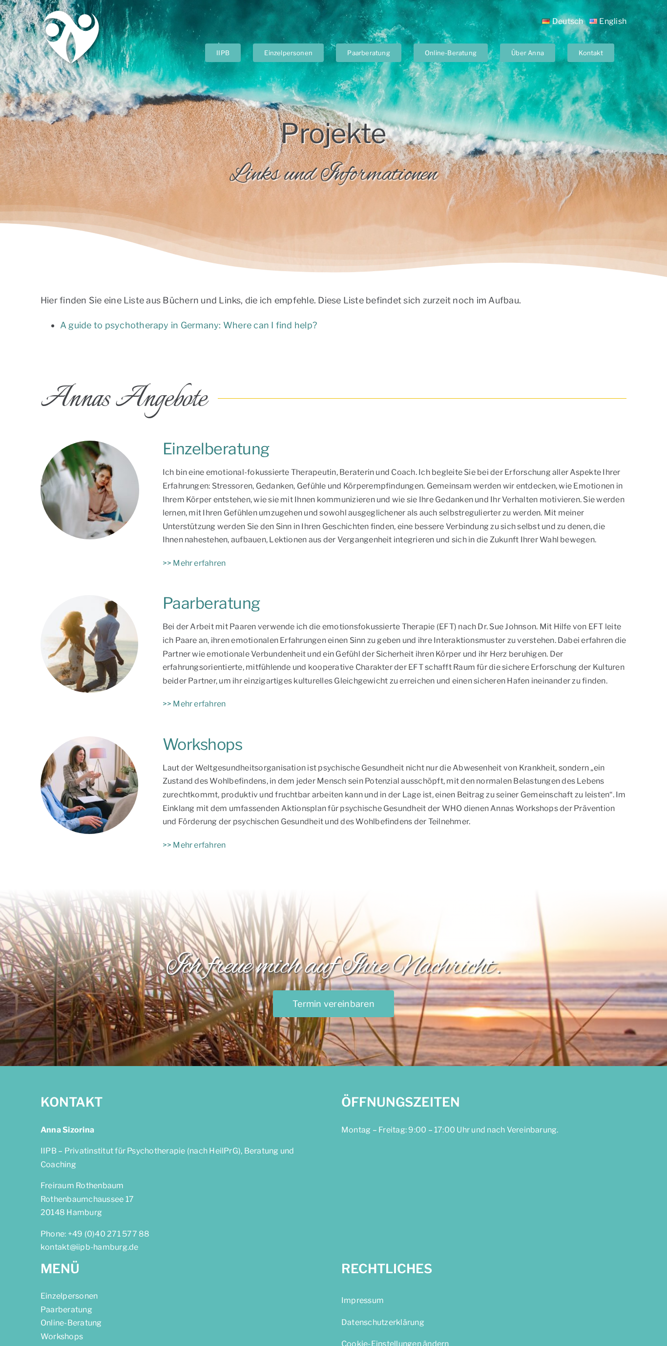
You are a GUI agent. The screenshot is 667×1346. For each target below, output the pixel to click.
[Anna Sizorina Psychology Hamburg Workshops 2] (89, 740)
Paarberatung (211, 603)
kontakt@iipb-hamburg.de (90, 1247)
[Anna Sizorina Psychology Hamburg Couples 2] (89, 598)
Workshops (203, 744)
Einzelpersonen (69, 1296)
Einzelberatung (216, 448)
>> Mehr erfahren (194, 563)
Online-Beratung (71, 1322)
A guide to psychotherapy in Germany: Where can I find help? (188, 325)
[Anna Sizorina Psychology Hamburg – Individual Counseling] (90, 444)
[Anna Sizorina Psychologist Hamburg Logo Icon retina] (72, 10)
